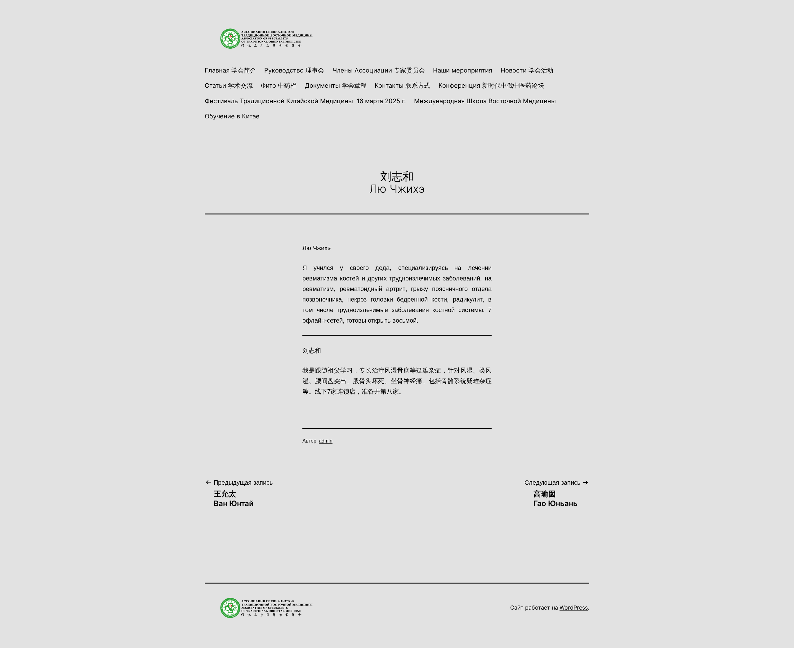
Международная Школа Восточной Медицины (485, 101)
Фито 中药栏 (279, 85)
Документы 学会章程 (336, 85)
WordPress (574, 607)
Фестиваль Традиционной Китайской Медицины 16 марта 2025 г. (305, 101)
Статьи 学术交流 (229, 85)
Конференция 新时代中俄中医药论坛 (491, 85)
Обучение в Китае (232, 116)
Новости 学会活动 (527, 70)
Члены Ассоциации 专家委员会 (378, 70)
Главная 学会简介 (230, 70)
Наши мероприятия (462, 70)
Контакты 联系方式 (402, 85)
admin (325, 440)
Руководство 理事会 (294, 70)
